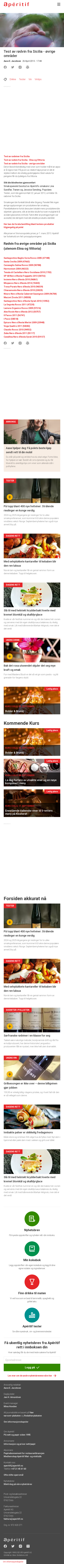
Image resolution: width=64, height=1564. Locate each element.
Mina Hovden (10, 1406)
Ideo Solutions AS (20, 1555)
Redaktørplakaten (33, 1415)
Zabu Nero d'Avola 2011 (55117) (19, 333)
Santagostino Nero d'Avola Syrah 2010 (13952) (26, 301)
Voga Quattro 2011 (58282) (17, 326)
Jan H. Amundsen (12, 1397)
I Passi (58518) (11, 319)
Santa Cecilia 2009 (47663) (17, 261)
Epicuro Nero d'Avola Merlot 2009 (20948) (24, 322)
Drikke (13, 79)
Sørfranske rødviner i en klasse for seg (27, 1035)
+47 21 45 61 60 (18, 1469)
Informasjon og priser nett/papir (20, 1444)
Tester (22, 79)
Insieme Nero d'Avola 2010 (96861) (21, 279)
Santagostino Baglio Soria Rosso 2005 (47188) (27, 258)
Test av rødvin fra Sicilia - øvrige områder (24, 163)
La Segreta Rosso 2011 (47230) (19, 304)
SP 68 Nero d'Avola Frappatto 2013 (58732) (25, 276)
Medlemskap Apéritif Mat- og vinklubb (22, 1456)
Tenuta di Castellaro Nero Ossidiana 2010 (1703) (27, 272)
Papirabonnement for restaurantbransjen (24, 1453)
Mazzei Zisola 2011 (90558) (17, 297)
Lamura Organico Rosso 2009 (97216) (22, 308)
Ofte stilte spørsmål (13, 1475)
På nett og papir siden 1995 (17, 1435)
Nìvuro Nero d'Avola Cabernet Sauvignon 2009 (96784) (30, 294)
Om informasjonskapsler (16, 1422)
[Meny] (58, 4)
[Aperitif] (16, 4)
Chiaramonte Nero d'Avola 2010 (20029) (23, 290)
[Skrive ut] (27, 67)
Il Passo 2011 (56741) (14, 315)
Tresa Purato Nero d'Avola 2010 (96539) (23, 286)
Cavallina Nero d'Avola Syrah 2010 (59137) (24, 337)
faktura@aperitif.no (13, 1519)
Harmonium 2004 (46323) (16, 269)
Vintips (38, 79)
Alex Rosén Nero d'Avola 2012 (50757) (22, 312)
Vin (30, 79)
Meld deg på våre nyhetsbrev (18, 1484)
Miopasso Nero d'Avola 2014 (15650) (22, 283)
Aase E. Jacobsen (12, 61)
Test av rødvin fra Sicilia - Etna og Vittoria (24, 160)
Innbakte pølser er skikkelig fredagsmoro (28, 1132)
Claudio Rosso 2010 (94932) (17, 329)
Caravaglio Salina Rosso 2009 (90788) (22, 265)
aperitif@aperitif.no (13, 1465)
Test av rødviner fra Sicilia (17, 156)
